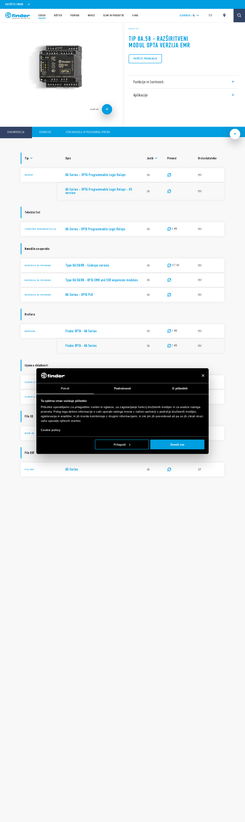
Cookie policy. (51, 429)
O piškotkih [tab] (180, 388)
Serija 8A (134, 29)
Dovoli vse (177, 444)
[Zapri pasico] (203, 375)
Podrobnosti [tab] (122, 388)
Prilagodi (120, 444)
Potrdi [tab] (65, 388)
